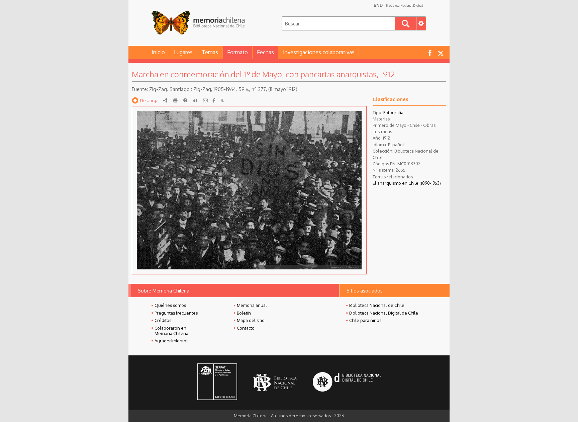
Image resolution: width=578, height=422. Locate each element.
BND (398, 5)
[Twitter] (222, 100)
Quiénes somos (170, 305)
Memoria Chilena (198, 22)
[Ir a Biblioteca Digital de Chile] (347, 382)
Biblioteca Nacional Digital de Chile (383, 313)
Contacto (246, 328)
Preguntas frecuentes (176, 313)
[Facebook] (213, 100)
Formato (237, 52)
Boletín (244, 313)
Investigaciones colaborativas (319, 52)
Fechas (265, 52)
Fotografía (393, 112)
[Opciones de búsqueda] (421, 23)
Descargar (150, 100)
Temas (210, 52)
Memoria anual (252, 305)
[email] (205, 100)
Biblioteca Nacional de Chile (376, 305)
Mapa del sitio (251, 320)
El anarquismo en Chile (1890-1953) (407, 183)
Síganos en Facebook (430, 52)
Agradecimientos (171, 340)
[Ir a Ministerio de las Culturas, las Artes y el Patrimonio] (217, 382)
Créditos (163, 320)
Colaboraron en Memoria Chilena (171, 330)
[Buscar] (405, 23)
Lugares (183, 52)
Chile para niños (365, 320)
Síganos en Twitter (441, 52)
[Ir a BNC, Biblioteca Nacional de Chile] (275, 382)
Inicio (158, 52)
